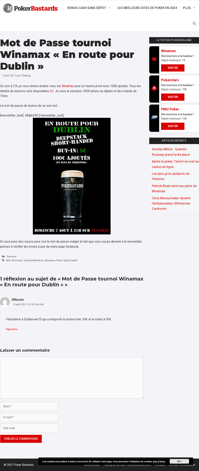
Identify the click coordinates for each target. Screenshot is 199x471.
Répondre (11, 329)
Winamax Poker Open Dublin (61, 260)
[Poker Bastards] (31, 8)
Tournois (11, 256)
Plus (187, 8)
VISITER (173, 67)
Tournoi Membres (33, 260)
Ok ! (179, 461)
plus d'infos (159, 461)
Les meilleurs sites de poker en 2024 (147, 8)
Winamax (68, 86)
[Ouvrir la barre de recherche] (194, 23)
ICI (52, 91)
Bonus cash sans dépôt (86, 8)
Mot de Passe (14, 260)
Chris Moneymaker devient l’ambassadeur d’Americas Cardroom (171, 203)
